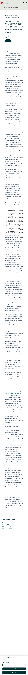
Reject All (14, 668)
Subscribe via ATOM (7, 529)
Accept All (14, 672)
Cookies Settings (14, 665)
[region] (14, 665)
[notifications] (23, 3)
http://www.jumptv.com (15, 391)
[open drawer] (26, 3)
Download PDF (5, 525)
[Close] (25, 657)
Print (3, 522)
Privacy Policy (6, 662)
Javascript (4, 531)
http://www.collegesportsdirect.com (13, 393)
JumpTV (7, 37)
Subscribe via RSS (6, 527)
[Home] (6, 3)
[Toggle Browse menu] (23, 7)
